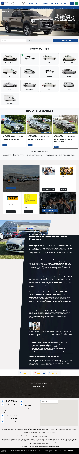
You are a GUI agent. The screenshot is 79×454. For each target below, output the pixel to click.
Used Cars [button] (30, 3)
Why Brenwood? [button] (54, 3)
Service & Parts (65, 3)
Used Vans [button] (37, 3)
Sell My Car (45, 3)
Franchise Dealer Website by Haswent (53, 450)
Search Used (66, 40)
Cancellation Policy (33, 446)
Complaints (10, 451)
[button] (23, 3)
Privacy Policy (23, 446)
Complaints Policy (55, 446)
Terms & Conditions (44, 446)
